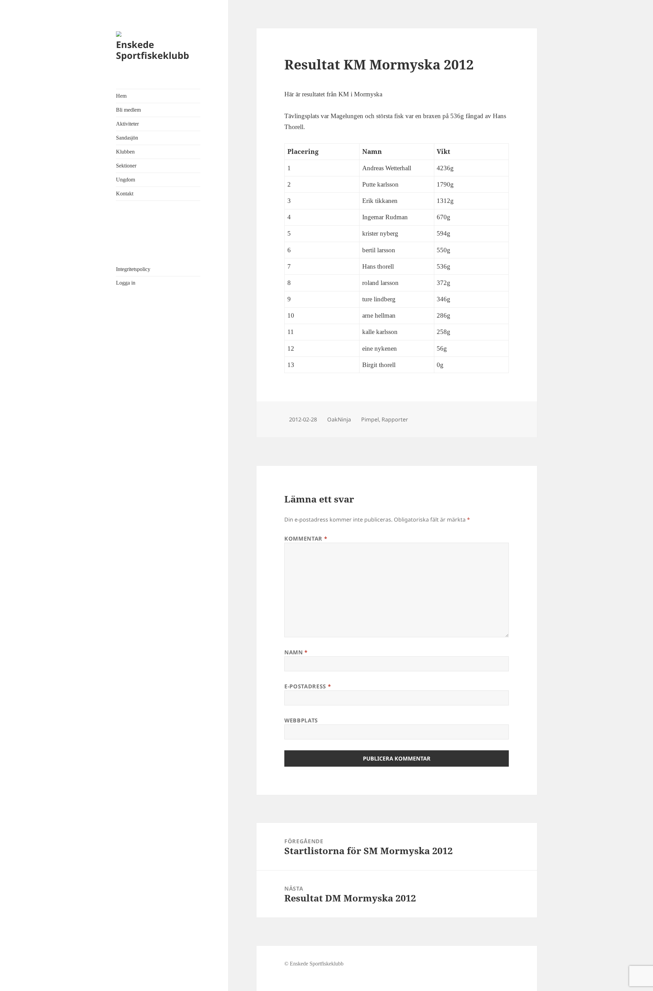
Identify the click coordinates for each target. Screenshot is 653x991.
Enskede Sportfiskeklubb (152, 50)
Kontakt (124, 193)
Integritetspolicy (133, 269)
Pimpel (370, 419)
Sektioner (126, 166)
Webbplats (301, 720)
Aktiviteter (127, 124)
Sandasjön (127, 138)
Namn (296, 652)
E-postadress (307, 686)
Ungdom (125, 179)
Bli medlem (128, 110)
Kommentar (305, 538)
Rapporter (395, 419)
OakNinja (339, 419)
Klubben (125, 152)
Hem (121, 96)
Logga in (125, 283)
